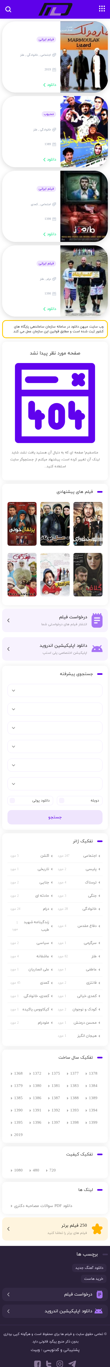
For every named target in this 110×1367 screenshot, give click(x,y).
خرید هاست (93, 1278)
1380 (37, 1086)
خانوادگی (89, 908)
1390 (18, 1110)
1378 (93, 1074)
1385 (18, 1098)
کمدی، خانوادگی (36, 996)
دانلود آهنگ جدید (89, 1267)
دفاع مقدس (87, 925)
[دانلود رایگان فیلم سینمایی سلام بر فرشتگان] (22, 576)
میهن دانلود (55, 9)
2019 (18, 1135)
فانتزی (91, 982)
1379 (18, 1086)
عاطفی (91, 969)
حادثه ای (42, 895)
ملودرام (43, 1022)
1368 (18, 1074)
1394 (93, 1110)
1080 (18, 1170)
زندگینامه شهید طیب (36, 926)
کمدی (44, 982)
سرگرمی (90, 943)
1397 (56, 1123)
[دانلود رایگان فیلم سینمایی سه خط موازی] (88, 525)
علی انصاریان (39, 969)
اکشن (45, 855)
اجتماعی (90, 855)
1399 (93, 1123)
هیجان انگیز (87, 1035)
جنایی (44, 882)
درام (46, 908)
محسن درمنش (85, 1022)
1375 (56, 1074)
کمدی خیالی (87, 996)
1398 (74, 1123)
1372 (37, 1074)
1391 (37, 1110)
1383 (74, 1086)
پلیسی (91, 869)
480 (36, 1170)
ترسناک (91, 882)
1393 (74, 1110)
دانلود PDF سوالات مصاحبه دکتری (43, 1206)
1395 (18, 1123)
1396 (37, 1123)
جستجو (55, 817)
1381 (56, 1086)
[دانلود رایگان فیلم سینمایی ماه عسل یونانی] (54, 525)
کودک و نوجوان (85, 1009)
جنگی (92, 895)
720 (52, 1170)
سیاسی (43, 943)
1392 (56, 1110)
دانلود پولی (41, 800)
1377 (74, 1074)
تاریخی (43, 869)
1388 (74, 1098)
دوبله (95, 800)
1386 (37, 1098)
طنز (94, 956)
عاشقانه (43, 956)
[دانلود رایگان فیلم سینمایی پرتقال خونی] (22, 525)
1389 (93, 1098)
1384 (93, 1086)
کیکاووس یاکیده (35, 1009)
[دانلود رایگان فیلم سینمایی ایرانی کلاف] (88, 576)
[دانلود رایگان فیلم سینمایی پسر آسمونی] (54, 576)
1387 (56, 1098)
